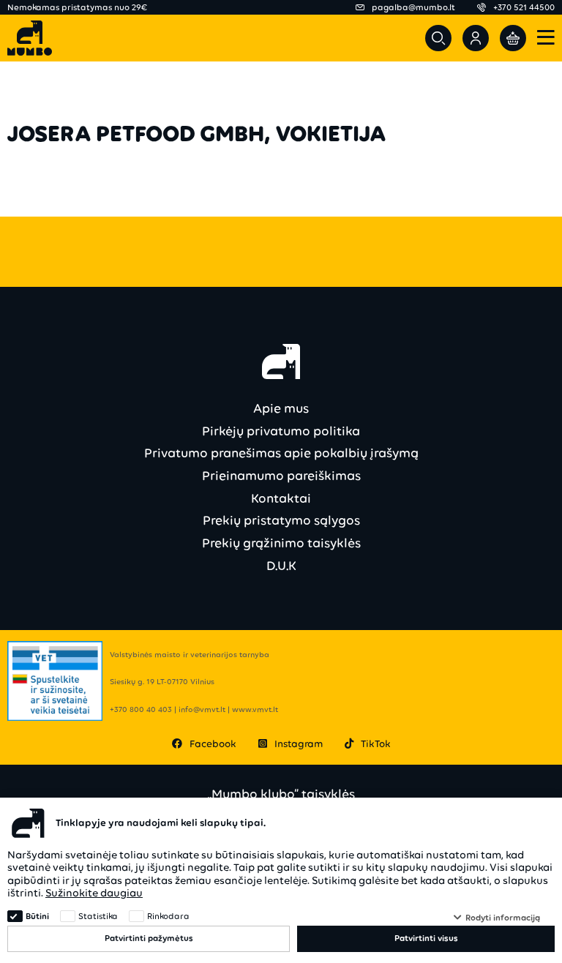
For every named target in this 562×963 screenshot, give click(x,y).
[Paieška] (438, 38)
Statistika (98, 916)
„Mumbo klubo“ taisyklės (281, 794)
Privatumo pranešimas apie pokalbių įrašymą (281, 453)
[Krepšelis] (513, 38)
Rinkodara (168, 916)
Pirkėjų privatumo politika (281, 431)
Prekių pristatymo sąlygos (281, 520)
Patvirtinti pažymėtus (149, 938)
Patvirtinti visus (426, 938)
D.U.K (281, 566)
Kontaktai (281, 498)
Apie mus (281, 408)
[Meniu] (546, 38)
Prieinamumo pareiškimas (281, 476)
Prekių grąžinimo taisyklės (281, 543)
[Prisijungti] (475, 38)
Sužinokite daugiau (94, 892)
